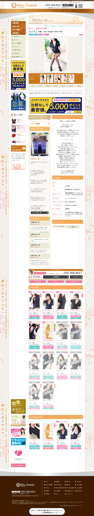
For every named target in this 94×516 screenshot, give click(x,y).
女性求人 (47, 490)
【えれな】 (18, 128)
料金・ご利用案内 (49, 484)
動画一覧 (68, 484)
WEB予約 (66, 5)
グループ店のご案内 (70, 487)
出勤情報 (57, 481)
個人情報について (69, 490)
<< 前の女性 (38, 281)
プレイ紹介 (79, 481)
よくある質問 (79, 487)
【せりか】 (18, 122)
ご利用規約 (58, 490)
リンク (57, 493)
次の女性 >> (74, 281)
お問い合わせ (79, 490)
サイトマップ (64, 2)
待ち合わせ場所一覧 (60, 487)
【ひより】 (18, 138)
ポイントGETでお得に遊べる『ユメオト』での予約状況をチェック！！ (47, 511)
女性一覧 (56, 281)
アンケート (76, 277)
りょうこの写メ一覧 (36, 212)
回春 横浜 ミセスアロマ (68, 505)
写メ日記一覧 (58, 484)
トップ (47, 481)
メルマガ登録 (79, 484)
